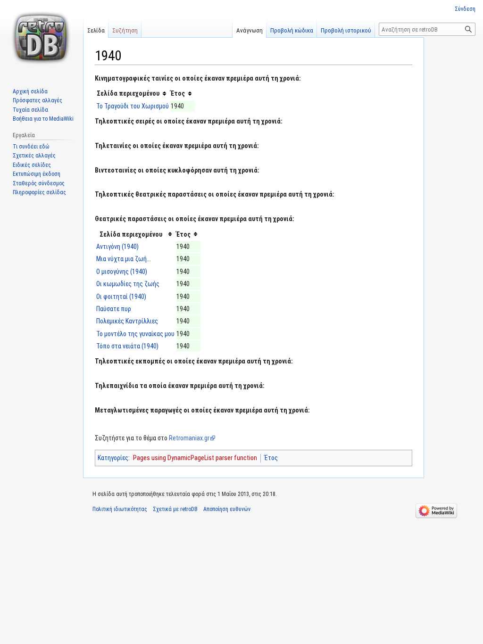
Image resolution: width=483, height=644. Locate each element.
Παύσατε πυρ (113, 309)
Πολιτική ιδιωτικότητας (119, 509)
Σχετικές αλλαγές (34, 155)
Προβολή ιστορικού (346, 30)
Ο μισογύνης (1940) (121, 271)
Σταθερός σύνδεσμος (39, 183)
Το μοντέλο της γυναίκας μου (135, 334)
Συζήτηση (125, 30)
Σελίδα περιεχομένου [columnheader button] (128, 93)
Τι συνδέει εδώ (31, 146)
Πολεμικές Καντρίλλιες (127, 321)
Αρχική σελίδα (30, 91)
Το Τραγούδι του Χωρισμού (132, 106)
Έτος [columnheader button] (178, 93)
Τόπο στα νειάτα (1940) (127, 346)
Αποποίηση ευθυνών (226, 509)
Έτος (271, 458)
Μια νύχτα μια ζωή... (123, 259)
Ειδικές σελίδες (32, 165)
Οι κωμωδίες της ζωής (127, 284)
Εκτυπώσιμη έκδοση (36, 174)
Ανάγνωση (249, 30)
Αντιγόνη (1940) (117, 246)
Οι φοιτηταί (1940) (121, 296)
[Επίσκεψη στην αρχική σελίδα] (41, 37)
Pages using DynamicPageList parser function (195, 458)
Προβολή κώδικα (291, 30)
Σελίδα (96, 30)
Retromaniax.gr (189, 438)
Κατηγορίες (113, 458)
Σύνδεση (465, 9)
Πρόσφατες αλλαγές (37, 100)
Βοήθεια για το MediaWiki (43, 119)
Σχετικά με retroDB (175, 509)
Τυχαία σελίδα (30, 110)
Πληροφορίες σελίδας (39, 192)
